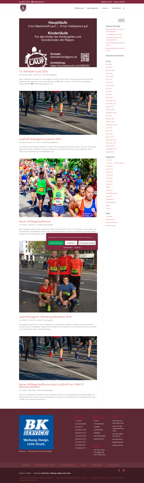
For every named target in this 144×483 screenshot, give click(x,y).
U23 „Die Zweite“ (80, 424)
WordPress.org (110, 225)
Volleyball (97, 433)
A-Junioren (109, 166)
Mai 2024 (109, 79)
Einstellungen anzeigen (87, 243)
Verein (105, 8)
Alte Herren (109, 169)
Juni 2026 (109, 64)
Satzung (83, 465)
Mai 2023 (109, 91)
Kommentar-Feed (111, 222)
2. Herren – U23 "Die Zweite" (115, 163)
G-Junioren (109, 190)
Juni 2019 (109, 128)
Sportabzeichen (99, 439)
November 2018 (111, 143)
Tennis (108, 205)
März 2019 (109, 134)
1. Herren (109, 160)
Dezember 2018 (111, 140)
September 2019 (111, 125)
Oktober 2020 (110, 110)
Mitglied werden (106, 2)
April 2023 (109, 94)
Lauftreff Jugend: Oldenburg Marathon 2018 (45, 316)
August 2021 (110, 106)
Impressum (77, 247)
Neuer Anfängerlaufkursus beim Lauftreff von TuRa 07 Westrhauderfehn (51, 386)
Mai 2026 (109, 67)
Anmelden (109, 216)
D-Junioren (109, 178)
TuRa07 (24, 225)
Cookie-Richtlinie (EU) (68, 465)
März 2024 (109, 82)
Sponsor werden (119, 2)
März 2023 (109, 97)
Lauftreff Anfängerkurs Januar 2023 (40, 139)
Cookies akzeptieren (56, 243)
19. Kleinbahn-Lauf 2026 (33, 71)
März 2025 (109, 73)
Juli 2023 (108, 88)
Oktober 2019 (110, 122)
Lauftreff (45, 75)
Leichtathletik (98, 430)
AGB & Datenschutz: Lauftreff (45, 465)
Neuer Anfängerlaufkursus (35, 221)
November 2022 (111, 104)
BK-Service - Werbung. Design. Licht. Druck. (56, 473)
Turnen (108, 208)
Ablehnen (71, 243)
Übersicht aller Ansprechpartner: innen (118, 428)
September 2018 (111, 149)
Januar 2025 (110, 76)
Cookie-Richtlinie (67, 247)
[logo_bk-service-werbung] (36, 449)
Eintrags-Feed (110, 219)
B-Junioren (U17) (80, 433)
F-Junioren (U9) (80, 445)
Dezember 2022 (111, 101)
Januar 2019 (110, 137)
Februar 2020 (110, 119)
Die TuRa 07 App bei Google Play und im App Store (99, 452)
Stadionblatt (116, 8)
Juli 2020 (108, 116)
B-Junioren (109, 172)
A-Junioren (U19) (80, 430)
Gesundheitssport (112, 193)
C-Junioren (109, 175)
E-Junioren (109, 181)
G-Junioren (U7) (80, 448)
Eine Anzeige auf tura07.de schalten (40, 451)
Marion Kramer (27, 142)
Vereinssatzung (117, 439)
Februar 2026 (110, 70)
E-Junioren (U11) (80, 442)
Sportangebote (92, 8)
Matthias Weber (27, 75)
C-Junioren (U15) (80, 436)
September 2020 (111, 113)
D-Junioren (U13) (80, 439)
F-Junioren (109, 184)
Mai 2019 (109, 131)
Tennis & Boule (99, 424)
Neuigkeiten (53, 75)
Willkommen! (79, 8)
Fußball (108, 187)
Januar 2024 (110, 85)
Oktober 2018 (110, 146)
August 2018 (110, 152)
